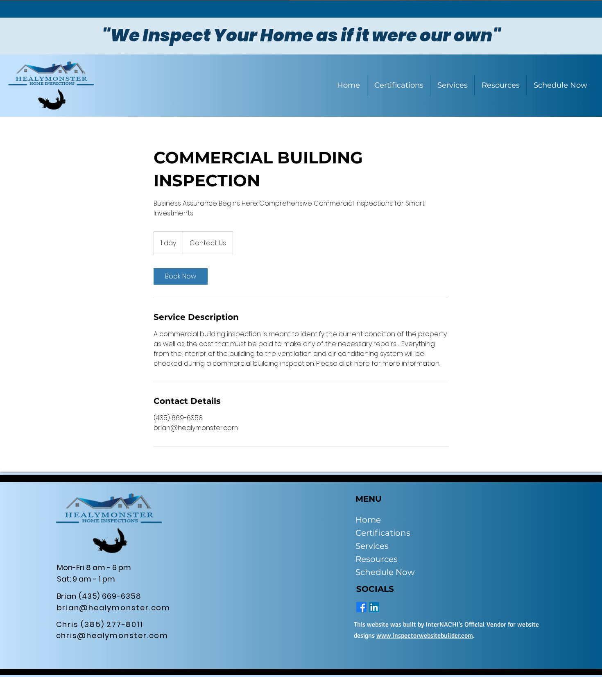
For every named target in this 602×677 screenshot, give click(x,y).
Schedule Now (385, 572)
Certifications (382, 533)
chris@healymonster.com (112, 635)
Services (372, 546)
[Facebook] (361, 607)
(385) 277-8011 (112, 624)
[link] (181, 276)
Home (368, 520)
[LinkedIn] (374, 607)
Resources (376, 559)
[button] (500, 85)
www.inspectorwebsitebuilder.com (424, 636)
